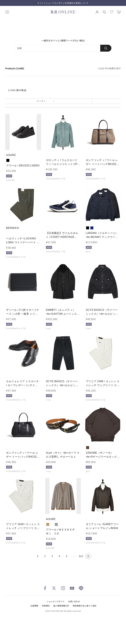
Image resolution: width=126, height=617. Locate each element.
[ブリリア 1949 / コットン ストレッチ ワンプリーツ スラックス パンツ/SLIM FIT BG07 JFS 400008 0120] (103, 353)
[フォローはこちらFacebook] (44, 588)
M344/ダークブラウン (87, 519)
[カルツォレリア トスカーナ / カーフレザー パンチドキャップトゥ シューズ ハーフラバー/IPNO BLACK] (23, 353)
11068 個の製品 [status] (17, 90)
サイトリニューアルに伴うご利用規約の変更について (63, 3)
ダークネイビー (52, 524)
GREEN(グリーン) (8, 233)
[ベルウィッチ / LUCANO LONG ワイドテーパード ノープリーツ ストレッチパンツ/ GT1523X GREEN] (23, 205)
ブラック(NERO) (48, 305)
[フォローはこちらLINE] (81, 588)
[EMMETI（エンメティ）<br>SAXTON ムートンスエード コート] (63, 282)
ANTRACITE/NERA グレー (8, 447)
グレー (56, 524)
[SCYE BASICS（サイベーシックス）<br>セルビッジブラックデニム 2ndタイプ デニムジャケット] (103, 282)
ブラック (8, 160)
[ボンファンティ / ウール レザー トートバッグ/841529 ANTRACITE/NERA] (23, 425)
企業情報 (34, 605)
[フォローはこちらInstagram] (63, 588)
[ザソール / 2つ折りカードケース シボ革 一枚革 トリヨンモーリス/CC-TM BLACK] (23, 282)
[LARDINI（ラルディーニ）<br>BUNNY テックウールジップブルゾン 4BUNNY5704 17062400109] (103, 205)
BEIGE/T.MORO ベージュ (87, 155)
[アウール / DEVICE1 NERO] (23, 132)
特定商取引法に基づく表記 (84, 605)
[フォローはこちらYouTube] (72, 588)
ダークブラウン (87, 447)
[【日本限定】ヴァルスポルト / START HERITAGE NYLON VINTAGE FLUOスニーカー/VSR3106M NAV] (63, 205)
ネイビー (92, 228)
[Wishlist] (112, 12)
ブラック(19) (87, 305)
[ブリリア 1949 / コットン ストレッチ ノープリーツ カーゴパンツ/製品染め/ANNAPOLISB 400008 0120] (23, 496)
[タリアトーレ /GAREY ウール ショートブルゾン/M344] (103, 496)
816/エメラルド (48, 155)
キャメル (48, 524)
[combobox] (63, 48)
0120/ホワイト (87, 376)
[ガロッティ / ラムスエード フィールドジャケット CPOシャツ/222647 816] (63, 132)
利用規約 (46, 605)
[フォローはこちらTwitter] (54, 588)
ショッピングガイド (55, 601)
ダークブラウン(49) (52, 447)
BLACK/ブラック (8, 305)
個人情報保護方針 (61, 605)
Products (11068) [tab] (14, 68)
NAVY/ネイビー (48, 228)
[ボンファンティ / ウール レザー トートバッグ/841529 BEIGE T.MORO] (103, 132)
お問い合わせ (74, 601)
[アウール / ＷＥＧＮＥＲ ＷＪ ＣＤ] (63, 496)
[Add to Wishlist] (36, 145)
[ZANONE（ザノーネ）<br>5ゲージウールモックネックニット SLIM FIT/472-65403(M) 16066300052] (103, 425)
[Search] (105, 48)
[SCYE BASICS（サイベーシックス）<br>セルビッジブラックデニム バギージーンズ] (63, 353)
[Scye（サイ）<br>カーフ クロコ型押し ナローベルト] (63, 425)
